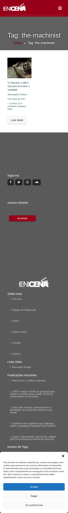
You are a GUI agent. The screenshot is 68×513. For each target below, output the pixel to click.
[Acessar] (22, 243)
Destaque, (21, 106)
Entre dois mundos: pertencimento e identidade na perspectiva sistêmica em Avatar (31, 410)
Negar (34, 496)
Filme (10, 109)
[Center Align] (10, 182)
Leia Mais (17, 120)
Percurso (17, 298)
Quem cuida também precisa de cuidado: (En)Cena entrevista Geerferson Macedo (33, 438)
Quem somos (19, 331)
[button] (63, 456)
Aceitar (34, 486)
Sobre (15, 320)
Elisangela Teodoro (18, 94)
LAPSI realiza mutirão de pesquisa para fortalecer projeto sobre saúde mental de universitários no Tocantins (32, 394)
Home (17, 43)
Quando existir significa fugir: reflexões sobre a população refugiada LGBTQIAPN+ (33, 424)
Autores (16, 353)
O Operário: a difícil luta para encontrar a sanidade (19, 86)
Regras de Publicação (24, 309)
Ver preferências (34, 505)
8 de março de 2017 (17, 99)
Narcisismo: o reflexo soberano (29, 380)
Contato (16, 342)
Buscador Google (21, 367)
